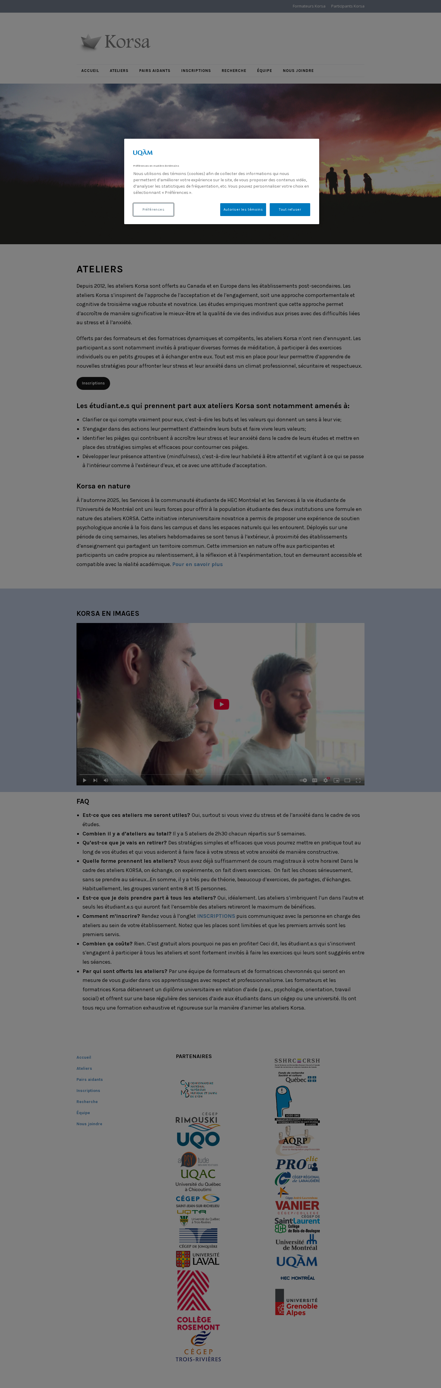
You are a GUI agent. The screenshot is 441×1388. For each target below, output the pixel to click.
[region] (221, 181)
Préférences (153, 209)
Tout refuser (290, 209)
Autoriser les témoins (243, 209)
